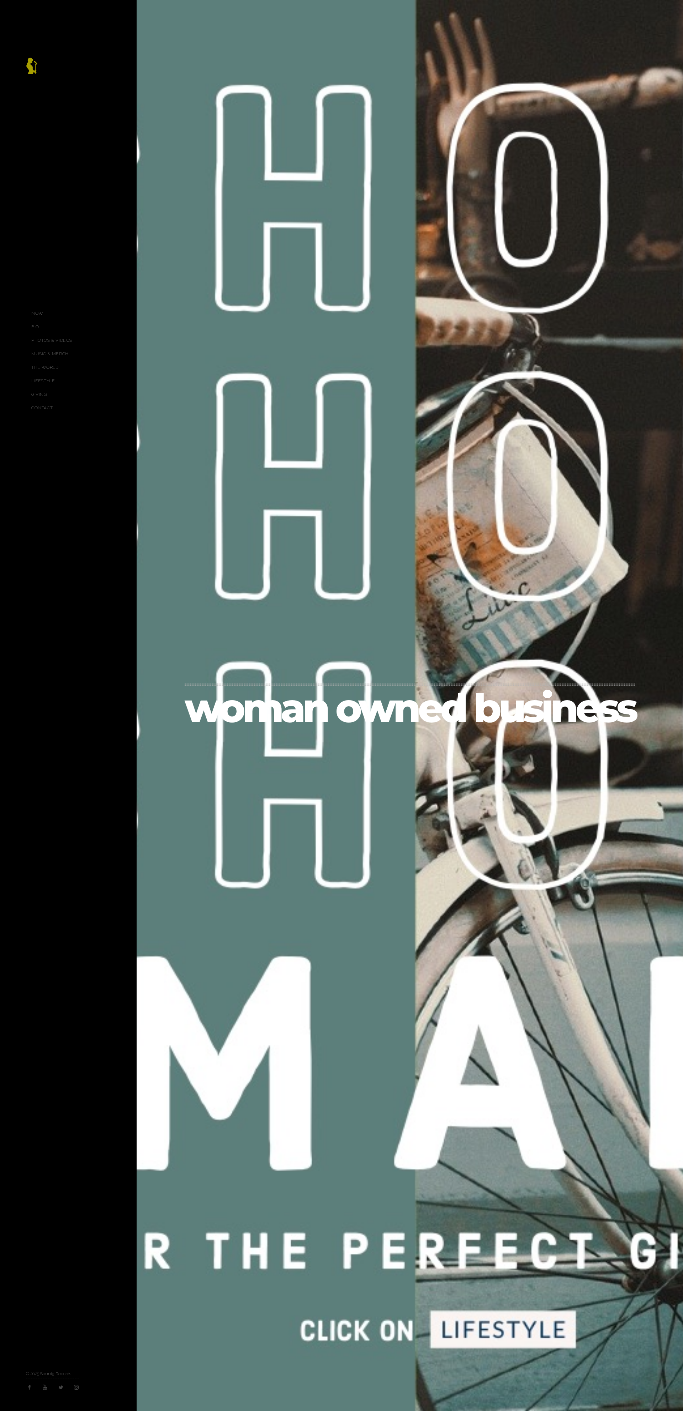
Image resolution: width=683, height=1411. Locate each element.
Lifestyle (43, 380)
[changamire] (31, 70)
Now (37, 313)
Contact (42, 407)
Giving (39, 394)
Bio (35, 326)
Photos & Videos (51, 340)
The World (44, 367)
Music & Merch (50, 353)
